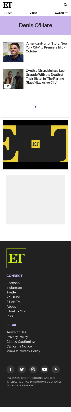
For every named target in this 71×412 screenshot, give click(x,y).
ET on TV (13, 302)
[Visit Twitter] (22, 370)
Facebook (14, 283)
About (11, 306)
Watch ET (61, 13)
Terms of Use (16, 332)
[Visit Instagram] (33, 370)
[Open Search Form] (65, 5)
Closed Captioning (21, 341)
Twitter (12, 292)
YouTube (13, 297)
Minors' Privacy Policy (23, 351)
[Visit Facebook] (10, 370)
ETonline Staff (17, 311)
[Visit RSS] (56, 370)
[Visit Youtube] (45, 369)
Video (33, 13)
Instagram (14, 287)
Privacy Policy (17, 337)
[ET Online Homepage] (9, 5)
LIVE (9, 13)
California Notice (19, 346)
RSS (10, 316)
